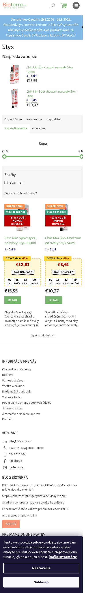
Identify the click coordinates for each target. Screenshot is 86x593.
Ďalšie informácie (63, 557)
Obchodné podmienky (17, 368)
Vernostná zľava (12, 379)
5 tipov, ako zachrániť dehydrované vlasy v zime (34, 495)
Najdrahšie (54, 119)
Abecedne (39, 128)
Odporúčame (13, 119)
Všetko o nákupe (13, 385)
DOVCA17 (22, 271)
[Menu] (76, 5)
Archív (11, 522)
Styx (15, 183)
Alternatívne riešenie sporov (21, 413)
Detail (13, 299)
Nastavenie (41, 568)
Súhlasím (41, 582)
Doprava (7, 374)
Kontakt (7, 418)
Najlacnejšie (34, 119)
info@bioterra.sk (20, 440)
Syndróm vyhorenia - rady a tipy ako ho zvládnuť (33, 501)
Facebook (15, 460)
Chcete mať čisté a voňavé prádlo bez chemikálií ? (35, 508)
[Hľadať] (53, 5)
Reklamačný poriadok (16, 390)
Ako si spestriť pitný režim (19, 514)
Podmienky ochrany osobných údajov (26, 401)
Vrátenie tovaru (12, 396)
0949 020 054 (17, 453)
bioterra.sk (16, 466)
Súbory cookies (12, 407)
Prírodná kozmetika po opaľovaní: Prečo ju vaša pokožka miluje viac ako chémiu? (39, 486)
